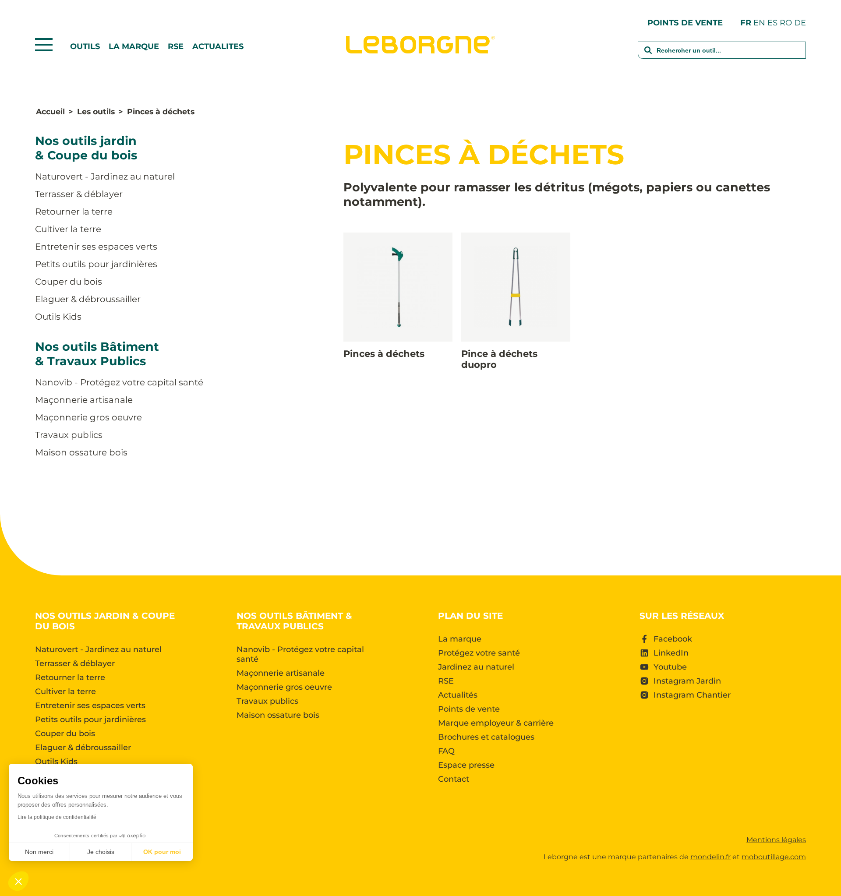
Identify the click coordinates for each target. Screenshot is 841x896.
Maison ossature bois (81, 452)
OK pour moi (162, 851)
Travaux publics (68, 435)
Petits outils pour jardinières (96, 264)
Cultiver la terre (68, 229)
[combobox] (722, 56)
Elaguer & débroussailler (88, 299)
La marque (134, 46)
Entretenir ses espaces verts (96, 246)
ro (786, 23)
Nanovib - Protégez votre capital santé (119, 382)
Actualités (457, 695)
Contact (453, 779)
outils (85, 46)
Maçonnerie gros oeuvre (88, 417)
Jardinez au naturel (476, 667)
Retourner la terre (74, 211)
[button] (18, 881)
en (759, 23)
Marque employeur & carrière (496, 723)
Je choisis (100, 851)
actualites (218, 46)
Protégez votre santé (479, 653)
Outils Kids (58, 316)
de (800, 23)
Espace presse (466, 765)
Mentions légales (776, 840)
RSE (176, 46)
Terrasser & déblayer (79, 194)
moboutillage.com (774, 857)
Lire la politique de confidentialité (57, 817)
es (772, 23)
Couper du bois (68, 281)
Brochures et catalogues (486, 737)
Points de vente (685, 23)
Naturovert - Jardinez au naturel (105, 176)
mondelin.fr (710, 857)
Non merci (39, 851)
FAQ (446, 751)
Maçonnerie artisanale (84, 400)
